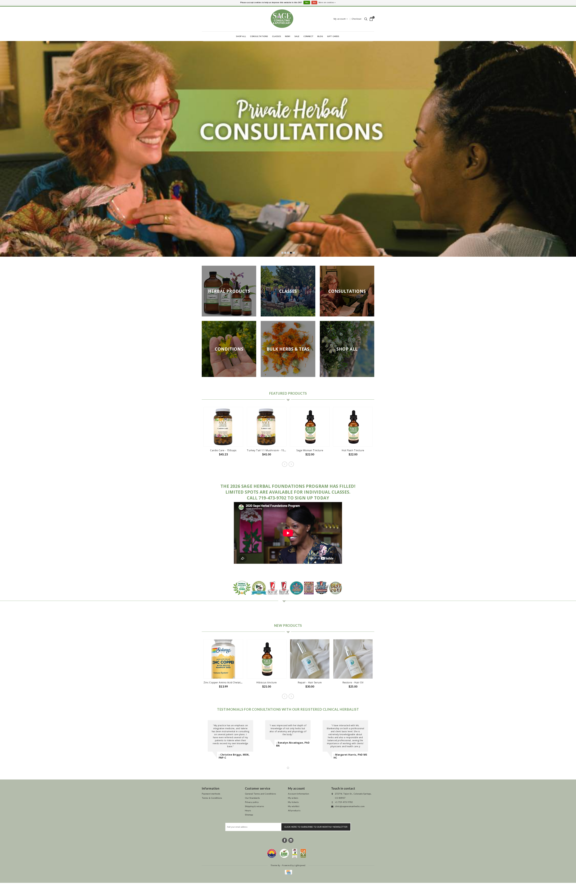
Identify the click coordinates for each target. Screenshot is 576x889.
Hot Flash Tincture (353, 450)
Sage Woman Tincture (309, 450)
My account (339, 18)
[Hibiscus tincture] (266, 659)
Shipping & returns (254, 806)
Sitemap (249, 815)
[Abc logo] (294, 853)
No (314, 2)
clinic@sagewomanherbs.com (350, 806)
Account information (298, 794)
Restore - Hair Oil (352, 682)
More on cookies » (327, 2)
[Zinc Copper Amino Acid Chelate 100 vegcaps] (223, 659)
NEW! (287, 36)
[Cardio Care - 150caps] (223, 427)
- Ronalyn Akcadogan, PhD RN (292, 744)
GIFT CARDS (333, 36)
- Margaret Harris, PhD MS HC (350, 756)
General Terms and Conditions (260, 794)
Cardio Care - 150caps (223, 450)
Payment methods (211, 794)
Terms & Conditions (212, 798)
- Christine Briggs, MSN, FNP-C (234, 756)
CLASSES (276, 36)
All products (294, 810)
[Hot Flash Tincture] (353, 427)
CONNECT (308, 36)
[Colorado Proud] (271, 853)
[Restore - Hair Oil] (353, 659)
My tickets (293, 802)
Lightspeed (299, 865)
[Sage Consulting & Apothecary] (282, 18)
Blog (320, 36)
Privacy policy (252, 802)
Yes (307, 2)
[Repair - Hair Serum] (309, 659)
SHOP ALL (241, 36)
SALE (296, 36)
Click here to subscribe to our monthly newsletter (315, 827)
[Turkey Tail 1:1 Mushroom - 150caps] (266, 427)
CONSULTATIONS (259, 36)
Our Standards (252, 798)
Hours (248, 810)
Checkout (357, 18)
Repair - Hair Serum (310, 682)
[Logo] (284, 853)
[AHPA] (303, 853)
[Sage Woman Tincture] (309, 427)
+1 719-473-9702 (344, 802)
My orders (293, 798)
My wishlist (294, 806)
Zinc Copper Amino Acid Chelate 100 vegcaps (230, 682)
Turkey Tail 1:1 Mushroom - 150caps (269, 450)
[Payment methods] (288, 874)
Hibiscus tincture (266, 682)
